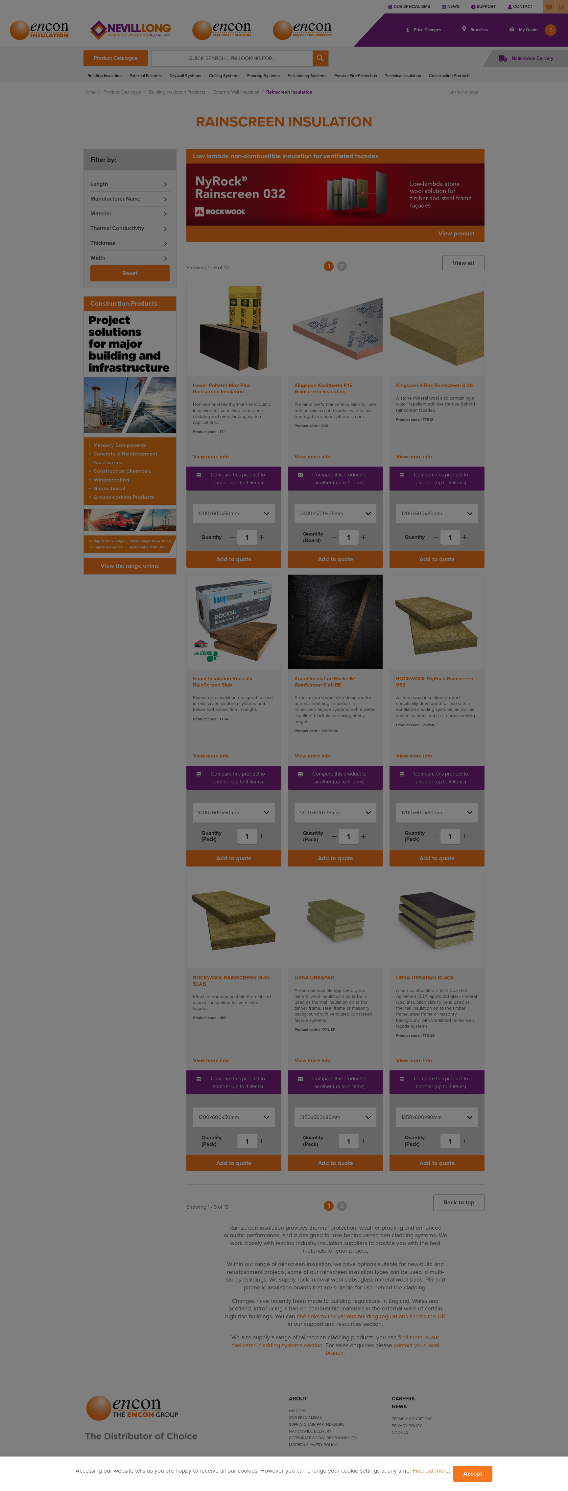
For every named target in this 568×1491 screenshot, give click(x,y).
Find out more (431, 1470)
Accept (472, 1473)
